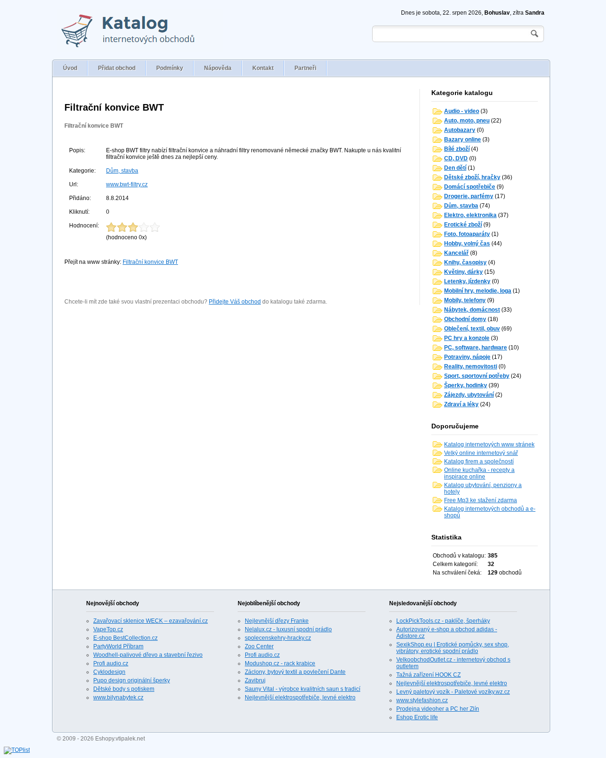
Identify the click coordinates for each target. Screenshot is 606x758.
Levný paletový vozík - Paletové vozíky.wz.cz (453, 691)
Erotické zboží (463, 224)
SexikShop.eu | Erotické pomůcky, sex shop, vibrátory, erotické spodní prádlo (452, 647)
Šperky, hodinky (465, 385)
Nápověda (218, 68)
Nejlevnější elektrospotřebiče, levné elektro (300, 697)
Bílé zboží (457, 149)
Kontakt (263, 68)
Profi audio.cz (110, 663)
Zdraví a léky (461, 404)
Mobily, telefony (465, 300)
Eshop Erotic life (417, 717)
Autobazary (459, 130)
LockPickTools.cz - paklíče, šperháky (443, 621)
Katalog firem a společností (479, 461)
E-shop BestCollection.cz (125, 638)
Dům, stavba (122, 170)
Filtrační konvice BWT (93, 125)
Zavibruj (255, 680)
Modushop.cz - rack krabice (280, 663)
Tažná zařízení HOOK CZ (428, 674)
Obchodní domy (465, 319)
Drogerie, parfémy (468, 196)
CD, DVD (456, 158)
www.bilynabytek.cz (118, 697)
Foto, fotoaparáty (467, 234)
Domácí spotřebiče (469, 186)
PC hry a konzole (467, 338)
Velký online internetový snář (481, 453)
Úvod (70, 68)
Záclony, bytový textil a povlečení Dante (295, 672)
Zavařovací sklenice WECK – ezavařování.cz (150, 621)
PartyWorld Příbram (118, 646)
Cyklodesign (109, 672)
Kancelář (456, 253)
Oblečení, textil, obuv (472, 328)
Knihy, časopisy (465, 262)
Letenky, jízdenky (467, 281)
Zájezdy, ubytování (469, 395)
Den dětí (455, 168)
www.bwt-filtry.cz (127, 184)
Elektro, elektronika (470, 215)
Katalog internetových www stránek (489, 444)
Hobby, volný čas (467, 243)
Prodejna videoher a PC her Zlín (437, 709)
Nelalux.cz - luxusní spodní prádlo (288, 629)
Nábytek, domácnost (472, 309)
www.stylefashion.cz (422, 700)
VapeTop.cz (108, 629)
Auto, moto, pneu (467, 120)
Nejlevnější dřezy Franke (277, 621)
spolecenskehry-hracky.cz (278, 638)
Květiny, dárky (463, 272)
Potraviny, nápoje (467, 357)
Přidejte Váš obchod (235, 301)
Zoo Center (259, 646)
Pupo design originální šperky (131, 680)
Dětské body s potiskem (123, 689)
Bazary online (462, 139)
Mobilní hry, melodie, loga (477, 291)
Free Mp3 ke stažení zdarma (480, 500)
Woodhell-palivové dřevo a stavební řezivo (148, 655)
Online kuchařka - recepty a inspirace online (479, 473)
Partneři (305, 68)
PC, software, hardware (475, 347)
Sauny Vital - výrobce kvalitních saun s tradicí (302, 689)
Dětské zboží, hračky (472, 177)
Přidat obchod (116, 68)
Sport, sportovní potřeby (476, 376)
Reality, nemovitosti (470, 366)
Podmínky (169, 68)
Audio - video (461, 111)
